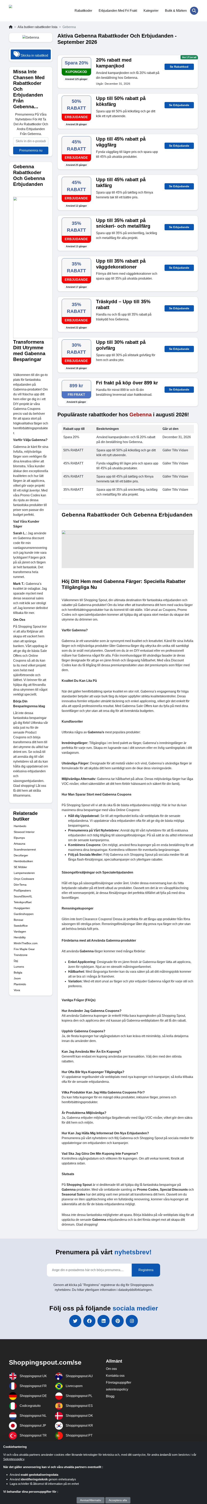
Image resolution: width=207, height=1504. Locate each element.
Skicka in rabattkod (34, 55)
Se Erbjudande (179, 105)
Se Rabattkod (179, 66)
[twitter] (75, 1321)
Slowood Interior (24, 832)
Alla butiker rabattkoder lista (37, 27)
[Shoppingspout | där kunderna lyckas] (28, 11)
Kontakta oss (115, 1375)
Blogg (110, 1396)
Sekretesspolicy (13, 1459)
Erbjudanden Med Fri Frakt (118, 10)
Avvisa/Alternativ (90, 1500)
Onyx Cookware (24, 878)
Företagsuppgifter (118, 1382)
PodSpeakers (22, 890)
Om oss (111, 1368)
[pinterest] (118, 1321)
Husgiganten (22, 908)
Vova (17, 990)
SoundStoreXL (23, 896)
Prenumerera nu (30, 150)
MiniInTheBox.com (26, 943)
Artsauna (19, 843)
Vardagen (20, 931)
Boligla (18, 972)
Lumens (19, 966)
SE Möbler (20, 867)
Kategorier (151, 10)
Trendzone (20, 955)
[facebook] (89, 1321)
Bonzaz (18, 919)
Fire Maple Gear (24, 949)
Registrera (145, 1270)
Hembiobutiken (23, 861)
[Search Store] (194, 11)
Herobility (20, 937)
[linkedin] (103, 1321)
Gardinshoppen (24, 914)
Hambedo (20, 826)
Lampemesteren (24, 873)
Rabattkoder (83, 10)
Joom (17, 978)
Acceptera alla (118, 1500)
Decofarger (21, 855)
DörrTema (20, 884)
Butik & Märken (176, 10)
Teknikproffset (23, 902)
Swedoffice (21, 925)
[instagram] (132, 1321)
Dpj (16, 960)
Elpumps (19, 837)
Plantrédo (20, 984)
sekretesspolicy (117, 1389)
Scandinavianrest (25, 849)
